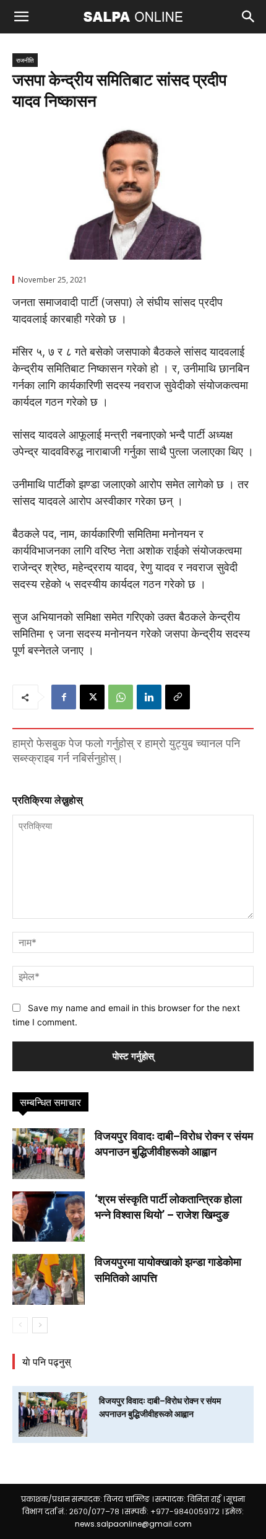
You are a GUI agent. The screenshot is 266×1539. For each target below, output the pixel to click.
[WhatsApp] (120, 697)
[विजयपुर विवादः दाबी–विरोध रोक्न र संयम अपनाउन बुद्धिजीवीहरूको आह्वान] (48, 1153)
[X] (92, 697)
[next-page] (40, 1325)
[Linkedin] (149, 697)
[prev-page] (20, 1325)
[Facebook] (63, 697)
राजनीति (25, 60)
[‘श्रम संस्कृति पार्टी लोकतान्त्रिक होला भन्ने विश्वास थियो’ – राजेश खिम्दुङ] (48, 1216)
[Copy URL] (177, 697)
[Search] (248, 16)
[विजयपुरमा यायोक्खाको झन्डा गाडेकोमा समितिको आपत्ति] (48, 1279)
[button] (21, 16)
